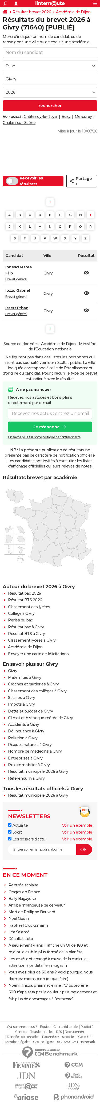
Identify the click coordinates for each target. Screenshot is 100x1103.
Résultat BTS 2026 (25, 600)
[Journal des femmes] (26, 1065)
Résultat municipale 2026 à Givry (38, 771)
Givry (12, 670)
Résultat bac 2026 (24, 593)
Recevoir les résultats (31, 181)
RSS (59, 1032)
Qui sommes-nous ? (22, 1027)
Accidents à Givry (23, 724)
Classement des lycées (29, 606)
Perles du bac (20, 620)
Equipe (45, 1027)
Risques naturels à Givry (29, 744)
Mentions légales (17, 1042)
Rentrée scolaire (23, 885)
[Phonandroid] (74, 1097)
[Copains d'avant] (26, 1086)
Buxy (66, 116)
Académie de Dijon (73, 12)
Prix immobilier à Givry (29, 764)
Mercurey (83, 116)
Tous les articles (41, 1032)
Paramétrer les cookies (58, 1037)
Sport (16, 832)
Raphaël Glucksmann (28, 925)
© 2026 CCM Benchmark (76, 1042)
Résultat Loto (21, 938)
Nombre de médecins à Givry (35, 751)
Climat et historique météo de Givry (40, 717)
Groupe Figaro (43, 1042)
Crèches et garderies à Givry (33, 684)
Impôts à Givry (21, 704)
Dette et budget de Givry (30, 711)
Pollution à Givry (23, 738)
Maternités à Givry (24, 677)
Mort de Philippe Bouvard (32, 911)
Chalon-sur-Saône (19, 122)
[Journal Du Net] (26, 1075)
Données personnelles (23, 1037)
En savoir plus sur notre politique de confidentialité (44, 437)
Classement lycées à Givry (32, 640)
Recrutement (75, 1032)
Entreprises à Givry (25, 758)
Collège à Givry (21, 613)
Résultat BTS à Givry (26, 633)
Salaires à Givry (21, 697)
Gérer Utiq (85, 1037)
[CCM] (74, 1065)
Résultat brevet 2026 (32, 12)
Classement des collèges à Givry (37, 691)
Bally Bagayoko (22, 898)
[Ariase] (26, 1097)
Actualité (19, 825)
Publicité (87, 1027)
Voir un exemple (77, 825)
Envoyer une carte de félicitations (38, 653)
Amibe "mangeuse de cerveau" (37, 905)
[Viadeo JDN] (74, 1086)
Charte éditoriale (65, 1027)
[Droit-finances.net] (74, 1075)
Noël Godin (19, 918)
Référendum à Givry (26, 778)
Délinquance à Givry (26, 731)
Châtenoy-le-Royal (41, 116)
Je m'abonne (47, 426)
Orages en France (24, 892)
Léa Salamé (19, 932)
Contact (21, 1032)
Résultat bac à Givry (26, 627)
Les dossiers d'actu (28, 839)
